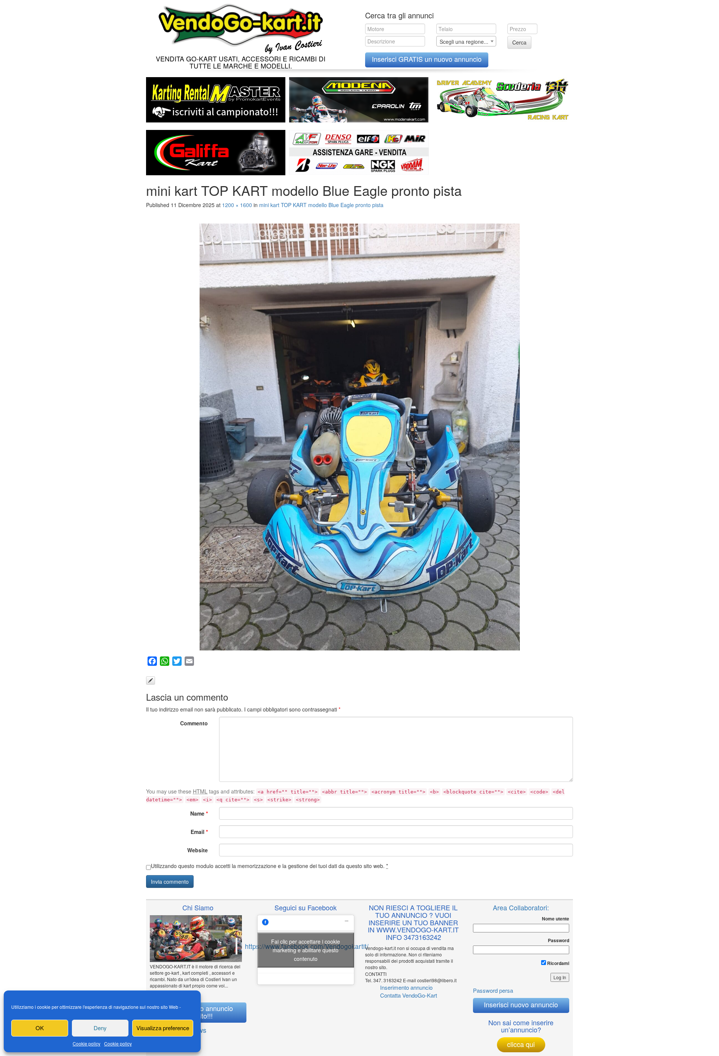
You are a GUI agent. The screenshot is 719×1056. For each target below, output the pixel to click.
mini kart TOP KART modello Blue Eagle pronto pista (321, 205)
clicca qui (521, 1044)
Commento (194, 723)
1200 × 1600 (237, 205)
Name (199, 813)
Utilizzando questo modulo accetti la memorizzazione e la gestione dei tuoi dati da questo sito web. (269, 866)
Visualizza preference (162, 1028)
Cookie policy (86, 1043)
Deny (100, 1028)
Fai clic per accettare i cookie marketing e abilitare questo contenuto (305, 949)
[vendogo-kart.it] (239, 27)
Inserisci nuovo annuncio (521, 1004)
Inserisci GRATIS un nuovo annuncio (427, 59)
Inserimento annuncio (406, 987)
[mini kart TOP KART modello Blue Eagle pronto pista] (359, 437)
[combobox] (466, 41)
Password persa (493, 990)
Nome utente (555, 919)
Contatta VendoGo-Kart (408, 995)
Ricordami (557, 963)
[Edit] (150, 680)
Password (558, 940)
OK (40, 1028)
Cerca (519, 42)
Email (199, 831)
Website (197, 850)
